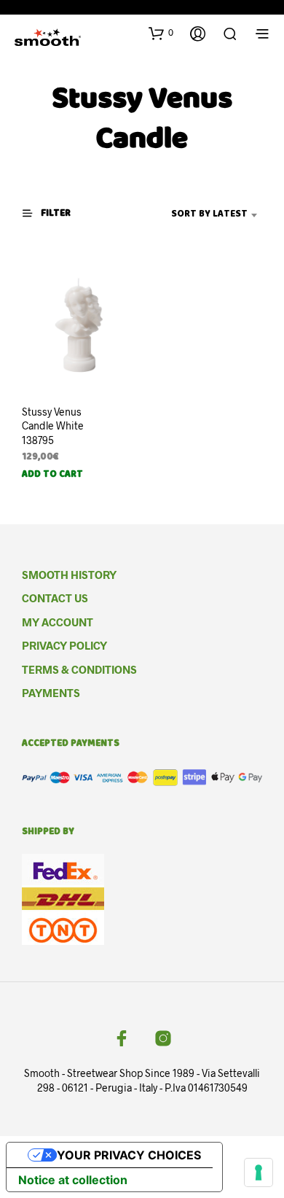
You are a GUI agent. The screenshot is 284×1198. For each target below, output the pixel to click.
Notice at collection (72, 1179)
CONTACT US (55, 597)
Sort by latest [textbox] (209, 214)
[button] (161, 33)
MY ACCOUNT (57, 622)
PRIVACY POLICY (64, 645)
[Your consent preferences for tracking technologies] (258, 1172)
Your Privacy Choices (129, 1155)
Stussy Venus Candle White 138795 (53, 425)
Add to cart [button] (52, 475)
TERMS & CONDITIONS (79, 669)
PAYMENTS (51, 692)
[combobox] (193, 215)
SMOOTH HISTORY (69, 574)
